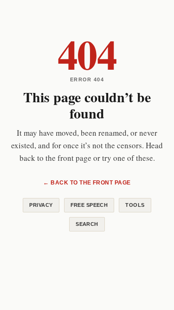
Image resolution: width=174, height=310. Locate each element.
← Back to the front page (87, 182)
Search (87, 224)
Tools (134, 205)
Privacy (40, 205)
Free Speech (89, 205)
